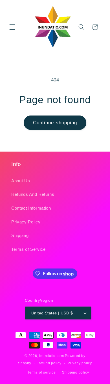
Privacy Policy (25, 221)
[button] (12, 27)
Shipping (19, 235)
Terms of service (41, 372)
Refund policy (49, 363)
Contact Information (31, 208)
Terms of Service (28, 249)
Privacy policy (80, 363)
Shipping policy (75, 372)
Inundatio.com (51, 356)
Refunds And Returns (32, 194)
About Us (20, 180)
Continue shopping (55, 122)
